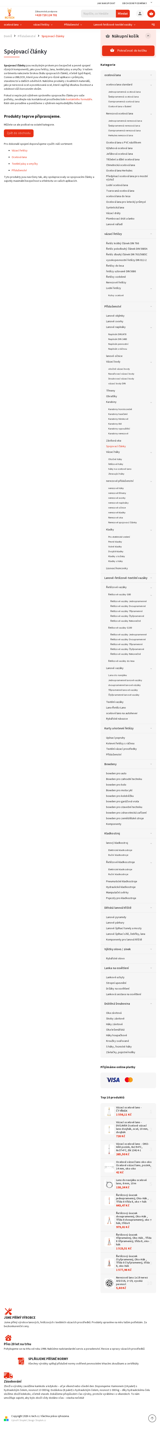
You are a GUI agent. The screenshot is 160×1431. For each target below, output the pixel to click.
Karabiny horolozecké (120, 409)
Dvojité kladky (115, 551)
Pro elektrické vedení (119, 537)
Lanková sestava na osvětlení (123, 994)
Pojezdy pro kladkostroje (121, 898)
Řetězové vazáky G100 (120, 627)
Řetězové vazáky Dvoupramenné (128, 606)
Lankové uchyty (115, 977)
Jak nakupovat (106, 3)
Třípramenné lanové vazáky (123, 690)
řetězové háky (115, 464)
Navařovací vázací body (121, 374)
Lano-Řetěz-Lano (116, 708)
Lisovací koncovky (117, 568)
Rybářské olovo (115, 958)
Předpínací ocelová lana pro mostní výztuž (127, 178)
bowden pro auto (116, 773)
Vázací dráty (113, 213)
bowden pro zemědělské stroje (125, 818)
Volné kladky (115, 546)
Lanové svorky (114, 321)
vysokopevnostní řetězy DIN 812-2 (126, 260)
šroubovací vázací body (121, 378)
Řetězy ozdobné (116, 277)
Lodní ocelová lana (117, 185)
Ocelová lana (19, 157)
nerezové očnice (117, 507)
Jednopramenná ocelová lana (124, 92)
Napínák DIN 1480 (117, 339)
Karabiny (111, 402)
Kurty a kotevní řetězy (118, 728)
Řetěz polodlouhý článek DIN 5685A (127, 249)
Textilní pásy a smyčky (25, 164)
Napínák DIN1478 (117, 334)
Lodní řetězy (113, 288)
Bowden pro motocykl (119, 790)
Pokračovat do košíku (132, 50)
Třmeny (110, 391)
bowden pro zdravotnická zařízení (126, 813)
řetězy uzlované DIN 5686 (121, 271)
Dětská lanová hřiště (117, 908)
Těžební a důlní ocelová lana (123, 160)
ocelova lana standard (119, 85)
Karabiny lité (115, 424)
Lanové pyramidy (116, 917)
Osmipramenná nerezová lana (124, 130)
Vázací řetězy (20, 151)
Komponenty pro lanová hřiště (124, 940)
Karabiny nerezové (118, 433)
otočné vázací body (119, 369)
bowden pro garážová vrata (122, 801)
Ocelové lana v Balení (119, 106)
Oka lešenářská (115, 1030)
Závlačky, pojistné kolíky (120, 1052)
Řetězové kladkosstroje (120, 862)
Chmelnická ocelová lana (120, 165)
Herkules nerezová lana (120, 135)
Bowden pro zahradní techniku (124, 779)
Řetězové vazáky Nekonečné (125, 621)
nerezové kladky (117, 512)
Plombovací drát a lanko (120, 219)
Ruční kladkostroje (118, 855)
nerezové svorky (117, 498)
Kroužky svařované (117, 1041)
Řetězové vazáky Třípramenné (126, 611)
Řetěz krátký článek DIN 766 (122, 243)
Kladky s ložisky (116, 556)
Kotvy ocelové (116, 295)
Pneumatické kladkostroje (121, 881)
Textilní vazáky (115, 702)
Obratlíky (111, 396)
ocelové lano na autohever (122, 713)
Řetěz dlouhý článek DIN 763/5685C (126, 254)
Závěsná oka (113, 441)
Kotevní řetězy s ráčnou (120, 743)
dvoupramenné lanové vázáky (124, 685)
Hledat (123, 13)
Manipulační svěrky (117, 893)
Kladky (110, 530)
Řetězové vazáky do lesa (121, 661)
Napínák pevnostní (118, 344)
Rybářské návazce (117, 719)
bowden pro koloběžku (120, 796)
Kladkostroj (112, 833)
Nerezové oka (115, 517)
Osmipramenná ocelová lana (124, 101)
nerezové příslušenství (119, 481)
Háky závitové (114, 1024)
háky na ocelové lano (120, 469)
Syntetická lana (115, 208)
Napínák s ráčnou (117, 349)
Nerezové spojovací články (122, 522)
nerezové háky (116, 488)
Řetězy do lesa (115, 266)
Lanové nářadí (114, 224)
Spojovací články (116, 446)
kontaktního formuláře (79, 99)
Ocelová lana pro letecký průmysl (126, 202)
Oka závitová (114, 1013)
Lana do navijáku (117, 675)
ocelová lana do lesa (118, 196)
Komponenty (113, 824)
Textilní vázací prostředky (121, 749)
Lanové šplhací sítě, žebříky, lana (125, 934)
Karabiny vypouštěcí (119, 428)
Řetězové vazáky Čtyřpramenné (127, 616)
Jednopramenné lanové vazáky (125, 680)
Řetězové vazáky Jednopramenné (128, 601)
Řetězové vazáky (116, 587)
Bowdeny (110, 764)
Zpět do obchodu (19, 133)
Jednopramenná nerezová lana (125, 121)
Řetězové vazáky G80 (119, 594)
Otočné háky (115, 459)
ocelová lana (112, 75)
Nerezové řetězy (116, 282)
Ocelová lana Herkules (119, 171)
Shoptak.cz (40, 1420)
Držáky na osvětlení (117, 989)
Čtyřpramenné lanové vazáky (124, 695)
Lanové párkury (115, 923)
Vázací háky (113, 452)
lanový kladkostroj (117, 843)
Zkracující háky (116, 474)
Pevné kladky (115, 541)
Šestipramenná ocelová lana (123, 96)
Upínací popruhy (115, 738)
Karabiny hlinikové (118, 419)
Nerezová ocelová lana (119, 114)
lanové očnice (114, 356)
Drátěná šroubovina (117, 1004)
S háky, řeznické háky (119, 1047)
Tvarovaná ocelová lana (120, 191)
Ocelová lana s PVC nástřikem (123, 143)
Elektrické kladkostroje (120, 850)
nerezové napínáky (118, 503)
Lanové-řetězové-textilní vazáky (125, 578)
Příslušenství (112, 306)
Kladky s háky (115, 561)
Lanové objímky (115, 316)
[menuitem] (16, 25)
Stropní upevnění (116, 983)
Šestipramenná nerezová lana (124, 125)
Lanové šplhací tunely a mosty (124, 928)
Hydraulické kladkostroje (121, 887)
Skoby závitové (115, 1019)
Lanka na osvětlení (116, 968)
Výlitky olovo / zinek (117, 949)
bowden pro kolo (116, 785)
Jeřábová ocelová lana (119, 154)
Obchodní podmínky (134, 3)
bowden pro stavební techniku (124, 807)
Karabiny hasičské (117, 414)
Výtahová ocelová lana (119, 148)
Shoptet (23, 1420)
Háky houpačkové (116, 1035)
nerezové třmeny (117, 493)
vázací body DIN (117, 383)
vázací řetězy (113, 234)
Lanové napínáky (116, 327)
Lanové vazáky (115, 668)
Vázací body (113, 362)
